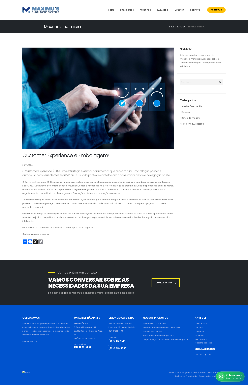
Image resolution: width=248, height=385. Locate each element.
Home (111, 10)
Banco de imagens (191, 118)
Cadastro (162, 10)
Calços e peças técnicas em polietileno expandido (166, 339)
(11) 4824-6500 (82, 347)
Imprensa (179, 10)
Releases (186, 112)
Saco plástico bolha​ (152, 331)
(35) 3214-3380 (117, 348)
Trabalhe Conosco (203, 343)
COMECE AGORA (164, 282)
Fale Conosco (201, 339)
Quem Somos (127, 10)
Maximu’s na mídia (192, 106)
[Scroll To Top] (5, 382)
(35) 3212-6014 (117, 340)
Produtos (145, 10)
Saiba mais (27, 341)
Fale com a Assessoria (193, 123)
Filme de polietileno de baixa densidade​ (161, 327)
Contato (195, 10)
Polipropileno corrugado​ (154, 323)
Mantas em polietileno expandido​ (158, 335)
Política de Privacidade (186, 376)
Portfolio (216, 10)
